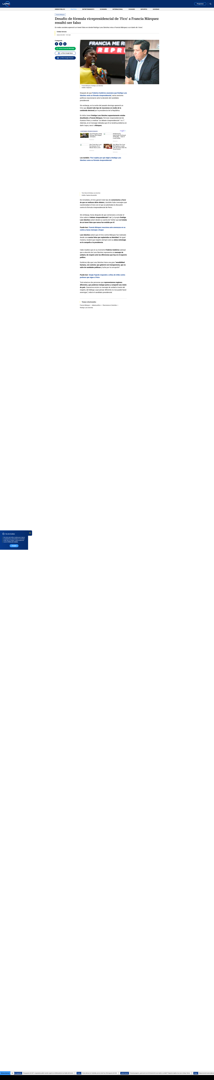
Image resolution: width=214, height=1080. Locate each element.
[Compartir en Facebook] (56, 44)
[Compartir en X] (60, 44)
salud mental (55, 1073)
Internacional (118, 9)
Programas (200, 4)
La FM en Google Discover (67, 58)
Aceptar (14, 545)
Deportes (144, 9)
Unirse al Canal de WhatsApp (66, 48)
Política (74, 9)
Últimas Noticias (5, 1073)
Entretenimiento (88, 9)
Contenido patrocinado (175, 1073)
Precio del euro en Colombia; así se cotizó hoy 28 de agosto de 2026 (30, 1073)
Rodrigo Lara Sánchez (86, 307)
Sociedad (156, 9)
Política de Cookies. (13, 541)
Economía (103, 9)
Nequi (126, 1073)
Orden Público (60, 9)
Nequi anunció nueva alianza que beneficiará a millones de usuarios (147, 1073)
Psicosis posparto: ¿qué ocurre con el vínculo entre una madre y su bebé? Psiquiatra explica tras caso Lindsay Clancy (91, 1073)
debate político (96, 305)
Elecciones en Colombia (110, 305)
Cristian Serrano (62, 31)
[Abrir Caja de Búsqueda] (210, 4)
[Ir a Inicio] (6, 3)
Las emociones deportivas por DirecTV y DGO (194, 1073)
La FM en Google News (67, 53)
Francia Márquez (85, 305)
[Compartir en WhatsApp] (65, 44)
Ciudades (132, 9)
